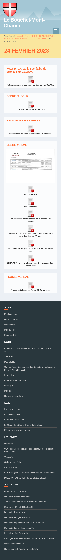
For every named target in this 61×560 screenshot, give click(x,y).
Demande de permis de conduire (19, 527)
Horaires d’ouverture (13, 396)
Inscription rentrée (12, 409)
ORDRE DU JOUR (17, 96)
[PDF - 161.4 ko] (30, 213)
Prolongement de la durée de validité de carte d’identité (29, 538)
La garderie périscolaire (15, 419)
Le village (8, 385)
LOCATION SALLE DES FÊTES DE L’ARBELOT (25, 477)
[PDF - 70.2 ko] (30, 242)
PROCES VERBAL (17, 276)
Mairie (27, 36)
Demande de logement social (17, 517)
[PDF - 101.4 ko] (30, 103)
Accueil (20, 36)
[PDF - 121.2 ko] (30, 79)
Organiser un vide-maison (16, 491)
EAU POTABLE (11, 467)
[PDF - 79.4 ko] (30, 200)
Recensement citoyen (14, 543)
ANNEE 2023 (40, 38)
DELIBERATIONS (16, 144)
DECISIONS (9, 361)
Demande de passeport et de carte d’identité (24, 522)
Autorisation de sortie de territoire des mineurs (25, 501)
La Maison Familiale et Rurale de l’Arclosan (23, 424)
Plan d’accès (10, 390)
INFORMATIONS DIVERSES (23, 120)
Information (9, 375)
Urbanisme (9, 443)
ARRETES (8, 356)
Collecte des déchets (13, 462)
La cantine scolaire (12, 414)
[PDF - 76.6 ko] (30, 188)
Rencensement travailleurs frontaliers (21, 548)
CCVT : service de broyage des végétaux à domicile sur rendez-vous (29, 450)
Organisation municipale (15, 380)
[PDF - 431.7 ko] (30, 284)
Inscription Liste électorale (16, 533)
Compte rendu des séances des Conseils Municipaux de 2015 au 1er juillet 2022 (29, 368)
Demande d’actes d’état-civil (17, 496)
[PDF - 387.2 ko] (30, 227)
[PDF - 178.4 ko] (30, 128)
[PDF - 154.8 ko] (30, 257)
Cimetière (8, 456)
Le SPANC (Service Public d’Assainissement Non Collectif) (30, 472)
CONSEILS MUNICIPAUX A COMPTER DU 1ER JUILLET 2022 (29, 37)
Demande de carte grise (15, 512)
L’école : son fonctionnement (17, 430)
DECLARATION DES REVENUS (18, 506)
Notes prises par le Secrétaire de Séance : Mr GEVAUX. (26, 70)
